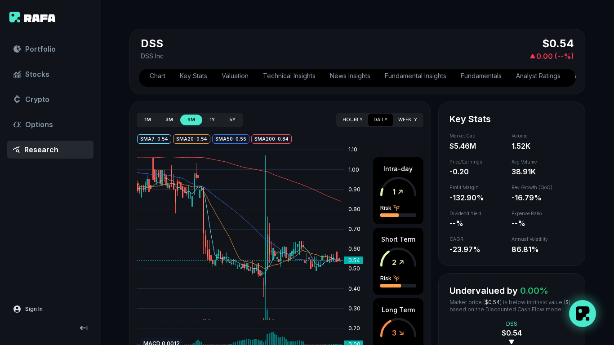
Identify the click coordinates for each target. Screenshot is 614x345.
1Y (212, 120)
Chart (157, 76)
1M (147, 120)
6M (191, 120)
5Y (232, 120)
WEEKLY (407, 120)
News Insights (350, 76)
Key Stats (193, 76)
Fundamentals (481, 76)
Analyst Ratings (538, 76)
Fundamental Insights (415, 76)
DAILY (380, 120)
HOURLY (353, 120)
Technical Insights (289, 76)
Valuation (235, 76)
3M (169, 120)
